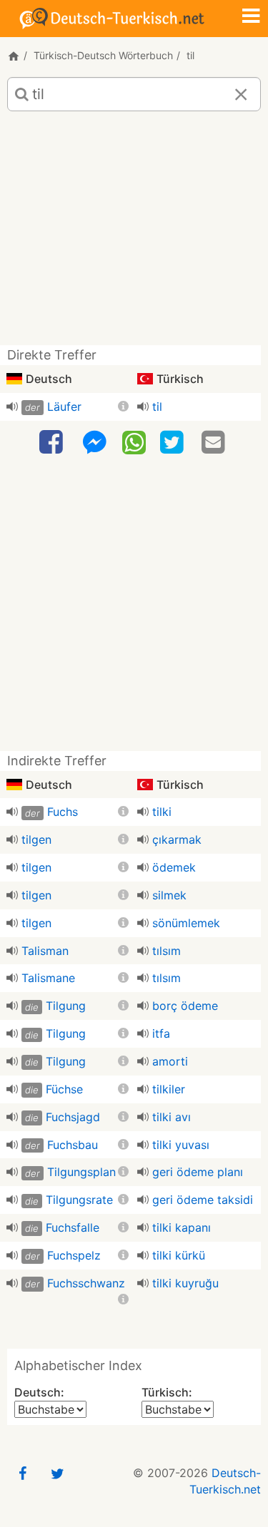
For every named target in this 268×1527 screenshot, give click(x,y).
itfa (161, 1033)
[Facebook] (53, 442)
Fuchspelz (74, 1255)
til (157, 406)
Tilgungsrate (79, 1200)
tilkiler (168, 1089)
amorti (170, 1061)
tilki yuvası (180, 1145)
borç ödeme (185, 1006)
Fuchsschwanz (86, 1283)
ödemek (174, 867)
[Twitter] (174, 442)
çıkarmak (177, 839)
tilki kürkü (178, 1255)
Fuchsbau (72, 1145)
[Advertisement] (134, 233)
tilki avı (171, 1117)
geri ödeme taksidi (202, 1200)
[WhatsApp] (134, 441)
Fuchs (62, 812)
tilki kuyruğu (185, 1283)
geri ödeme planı (197, 1172)
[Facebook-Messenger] (94, 442)
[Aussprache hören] (12, 406)
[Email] (215, 442)
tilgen (36, 839)
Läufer (64, 406)
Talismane (48, 978)
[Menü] (251, 17)
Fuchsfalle (72, 1227)
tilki (162, 812)
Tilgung (66, 1006)
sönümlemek (186, 923)
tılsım (166, 951)
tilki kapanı (181, 1227)
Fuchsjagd (73, 1117)
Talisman (45, 951)
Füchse (64, 1089)
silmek (169, 895)
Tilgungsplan (81, 1172)
